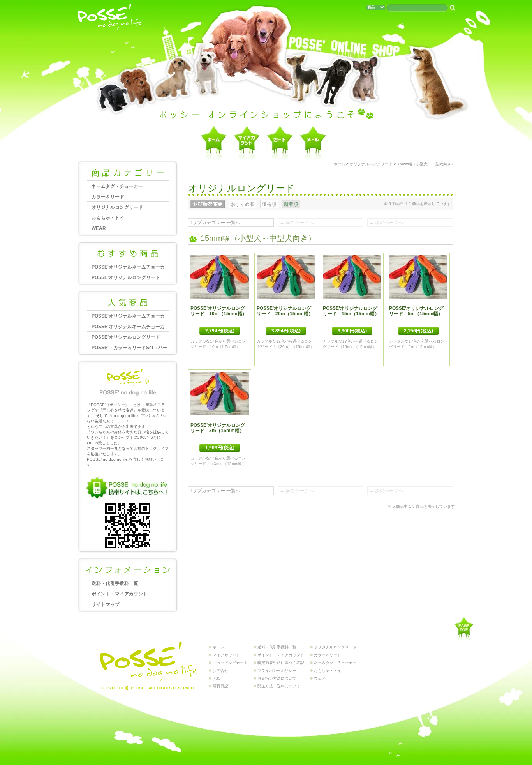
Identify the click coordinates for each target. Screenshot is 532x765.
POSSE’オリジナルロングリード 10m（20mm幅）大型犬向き (128, 278)
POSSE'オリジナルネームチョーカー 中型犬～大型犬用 (128, 327)
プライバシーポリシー (276, 670)
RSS (217, 678)
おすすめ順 (242, 204)
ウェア (320, 678)
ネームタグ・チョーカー (117, 186)
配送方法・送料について (278, 686)
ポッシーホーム (213, 142)
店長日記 (220, 686)
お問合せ (313, 142)
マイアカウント (247, 142)
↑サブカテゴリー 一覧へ (215, 222)
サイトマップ (106, 604)
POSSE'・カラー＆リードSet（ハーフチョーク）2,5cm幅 (129, 348)
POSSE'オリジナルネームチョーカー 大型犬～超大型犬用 (128, 268)
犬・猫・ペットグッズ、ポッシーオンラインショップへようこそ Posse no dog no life (109, 17)
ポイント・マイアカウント (120, 594)
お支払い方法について (276, 678)
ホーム (339, 164)
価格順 (269, 204)
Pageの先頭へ (463, 629)
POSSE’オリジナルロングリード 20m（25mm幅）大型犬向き (128, 338)
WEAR (99, 228)
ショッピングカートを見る (280, 142)
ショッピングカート (230, 663)
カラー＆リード (108, 197)
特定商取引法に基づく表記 (280, 663)
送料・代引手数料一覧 (115, 583)
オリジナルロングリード (117, 207)
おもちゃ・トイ (108, 218)
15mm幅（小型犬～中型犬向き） (426, 164)
